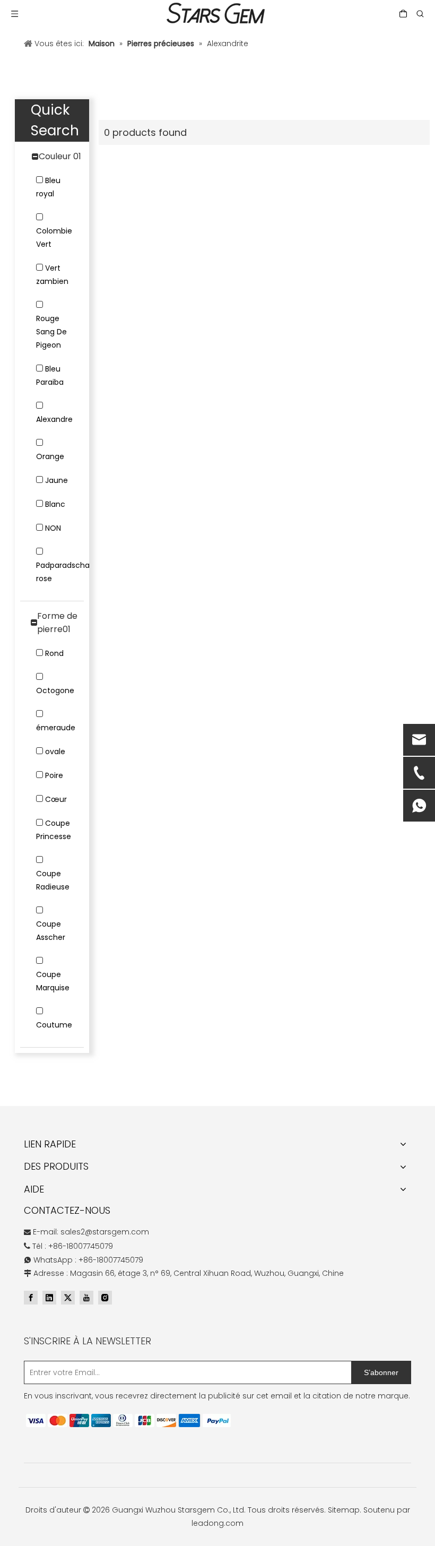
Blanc (55, 504)
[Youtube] (86, 1298)
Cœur (56, 799)
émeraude (55, 727)
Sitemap (344, 1510)
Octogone (55, 690)
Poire (54, 775)
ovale (55, 751)
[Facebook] (31, 1298)
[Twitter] (68, 1298)
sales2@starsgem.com (104, 1232)
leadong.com (217, 1523)
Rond (54, 653)
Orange (50, 456)
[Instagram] (105, 1298)
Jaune (56, 480)
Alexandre (54, 419)
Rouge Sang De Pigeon (51, 331)
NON (53, 528)
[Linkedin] (49, 1298)
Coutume (54, 1025)
